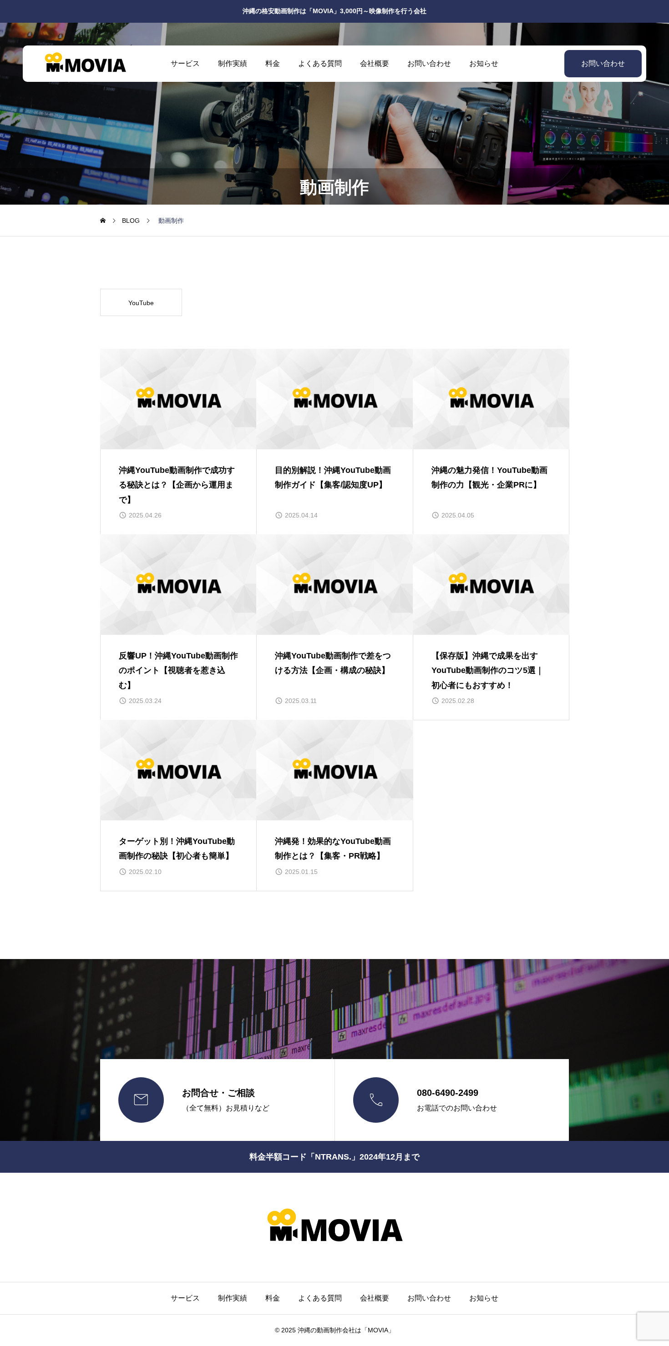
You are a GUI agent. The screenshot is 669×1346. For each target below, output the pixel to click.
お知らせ (483, 63)
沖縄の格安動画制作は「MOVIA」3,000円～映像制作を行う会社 (334, 11)
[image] (178, 399)
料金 (272, 63)
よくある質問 (320, 63)
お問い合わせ (429, 63)
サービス (185, 63)
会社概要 (374, 63)
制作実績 (232, 63)
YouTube (141, 302)
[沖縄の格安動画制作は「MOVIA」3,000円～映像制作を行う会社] (85, 63)
